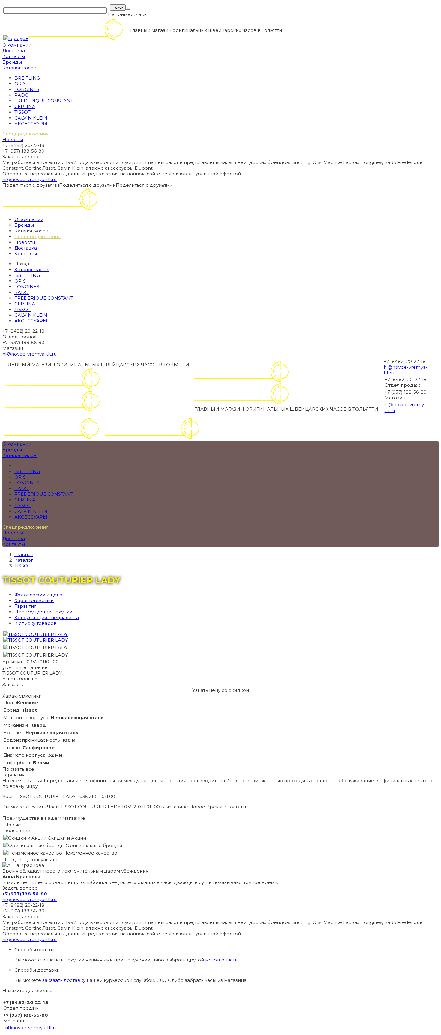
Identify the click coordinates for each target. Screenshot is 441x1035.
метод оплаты (221, 960)
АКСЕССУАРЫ (30, 123)
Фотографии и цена (38, 595)
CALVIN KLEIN (30, 118)
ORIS (20, 83)
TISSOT (22, 112)
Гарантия (25, 606)
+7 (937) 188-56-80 (24, 894)
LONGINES (26, 89)
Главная (23, 554)
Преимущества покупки (43, 612)
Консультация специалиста (46, 617)
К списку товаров (35, 623)
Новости (12, 139)
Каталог (23, 560)
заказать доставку (64, 980)
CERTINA (24, 106)
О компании (17, 45)
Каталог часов (19, 68)
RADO (21, 95)
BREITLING (27, 78)
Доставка (13, 50)
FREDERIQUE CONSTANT (43, 101)
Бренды (12, 62)
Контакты (13, 56)
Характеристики (34, 600)
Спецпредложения (25, 134)
